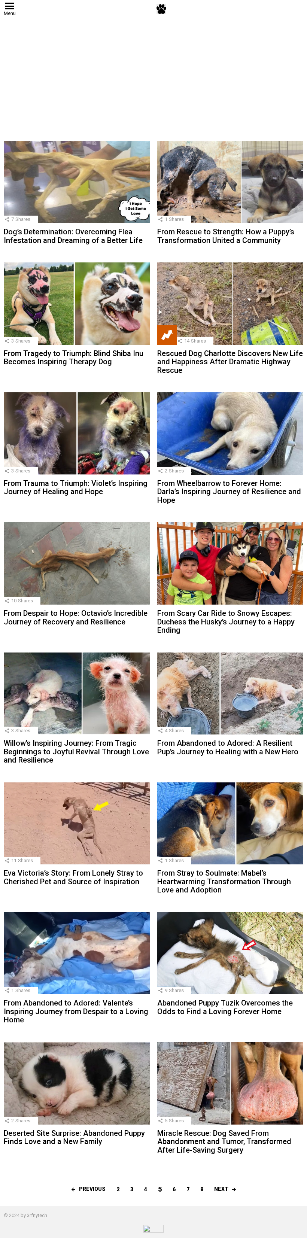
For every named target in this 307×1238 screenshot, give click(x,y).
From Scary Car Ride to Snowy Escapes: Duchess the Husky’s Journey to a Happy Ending (226, 622)
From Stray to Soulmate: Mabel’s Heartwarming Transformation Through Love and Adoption (224, 881)
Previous (92, 1189)
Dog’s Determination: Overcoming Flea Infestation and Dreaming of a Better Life (73, 236)
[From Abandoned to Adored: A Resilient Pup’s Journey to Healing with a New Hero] (230, 694)
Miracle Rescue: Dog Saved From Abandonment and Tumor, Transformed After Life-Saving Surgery (224, 1142)
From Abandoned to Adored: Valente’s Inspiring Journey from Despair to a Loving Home (76, 1011)
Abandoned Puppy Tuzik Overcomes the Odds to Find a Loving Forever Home (225, 1007)
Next (221, 1189)
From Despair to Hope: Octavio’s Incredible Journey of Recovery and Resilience (76, 617)
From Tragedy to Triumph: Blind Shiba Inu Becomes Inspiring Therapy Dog (73, 357)
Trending (167, 335)
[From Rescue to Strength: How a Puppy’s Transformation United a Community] (230, 182)
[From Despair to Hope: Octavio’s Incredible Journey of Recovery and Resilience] (77, 563)
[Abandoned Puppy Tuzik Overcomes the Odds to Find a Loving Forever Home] (230, 953)
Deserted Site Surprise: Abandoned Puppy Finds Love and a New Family (74, 1137)
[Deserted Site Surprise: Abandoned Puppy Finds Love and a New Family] (77, 1083)
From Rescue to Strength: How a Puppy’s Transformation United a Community (225, 236)
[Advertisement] (153, 73)
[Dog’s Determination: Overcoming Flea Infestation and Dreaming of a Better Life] (77, 182)
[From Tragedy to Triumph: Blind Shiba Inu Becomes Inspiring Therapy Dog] (77, 303)
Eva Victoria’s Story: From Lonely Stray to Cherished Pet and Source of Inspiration (73, 877)
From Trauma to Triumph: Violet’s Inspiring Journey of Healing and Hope (76, 487)
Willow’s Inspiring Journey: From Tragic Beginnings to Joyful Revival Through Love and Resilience (76, 751)
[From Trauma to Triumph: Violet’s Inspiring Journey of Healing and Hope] (77, 433)
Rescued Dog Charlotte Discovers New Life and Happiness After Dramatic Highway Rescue (230, 362)
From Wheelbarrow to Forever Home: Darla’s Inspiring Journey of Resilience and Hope (229, 492)
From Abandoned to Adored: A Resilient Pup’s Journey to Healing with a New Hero (227, 747)
